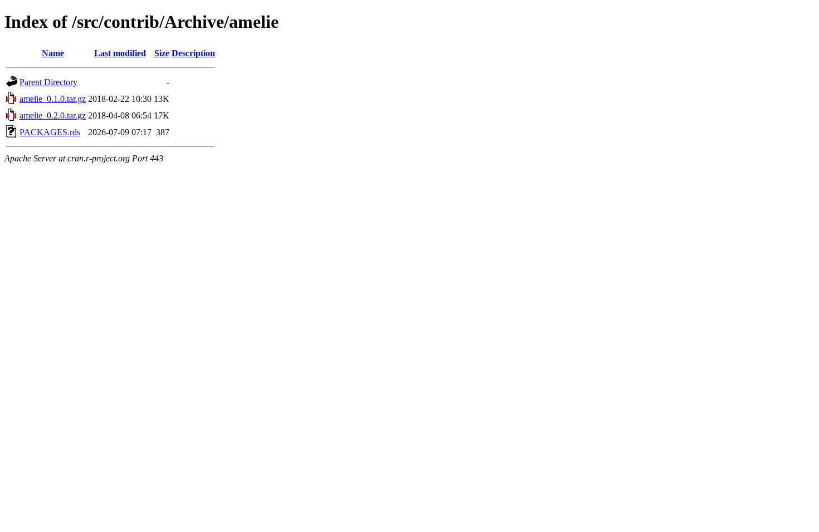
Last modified (120, 53)
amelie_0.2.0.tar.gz (53, 115)
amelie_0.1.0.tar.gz (53, 99)
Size (161, 53)
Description (193, 53)
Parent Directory (48, 82)
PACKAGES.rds (50, 132)
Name (53, 53)
